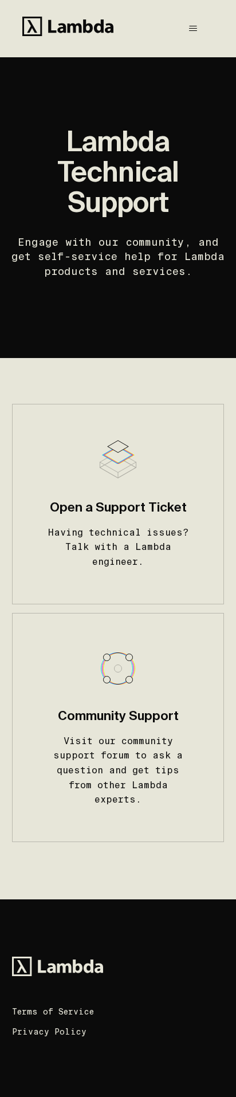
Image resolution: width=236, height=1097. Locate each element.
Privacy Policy (49, 1032)
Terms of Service (53, 1011)
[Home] (67, 29)
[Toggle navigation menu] (193, 28)
